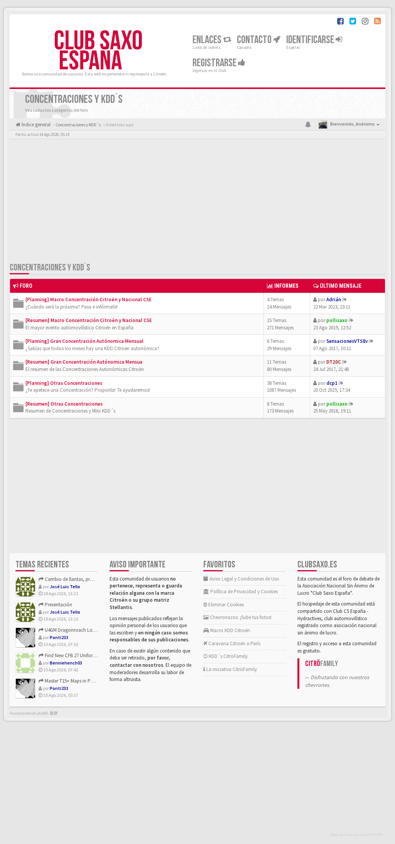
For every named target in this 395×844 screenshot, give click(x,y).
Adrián (333, 299)
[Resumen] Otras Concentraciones (64, 404)
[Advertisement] (197, 202)
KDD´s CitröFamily (228, 656)
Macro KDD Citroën (229, 630)
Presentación (58, 604)
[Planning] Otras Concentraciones (63, 383)
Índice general (35, 124)
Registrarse (215, 63)
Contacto (255, 40)
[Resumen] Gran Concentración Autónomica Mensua (83, 362)
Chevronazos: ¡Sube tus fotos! (240, 617)
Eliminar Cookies (225, 604)
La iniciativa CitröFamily (231, 669)
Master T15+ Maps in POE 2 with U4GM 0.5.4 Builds (95, 681)
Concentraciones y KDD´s (50, 267)
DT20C (333, 362)
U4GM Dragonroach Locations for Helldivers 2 (91, 630)
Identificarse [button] (311, 40)
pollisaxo (337, 320)
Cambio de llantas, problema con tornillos (89, 579)
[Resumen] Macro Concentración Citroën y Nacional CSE (88, 320)
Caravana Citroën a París (233, 643)
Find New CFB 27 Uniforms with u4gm (83, 655)
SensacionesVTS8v (347, 341)
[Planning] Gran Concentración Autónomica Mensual (84, 341)
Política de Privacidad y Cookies (243, 591)
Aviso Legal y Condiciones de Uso (243, 579)
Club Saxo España (98, 51)
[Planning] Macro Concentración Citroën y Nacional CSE (88, 299)
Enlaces (207, 40)
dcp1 (332, 383)
